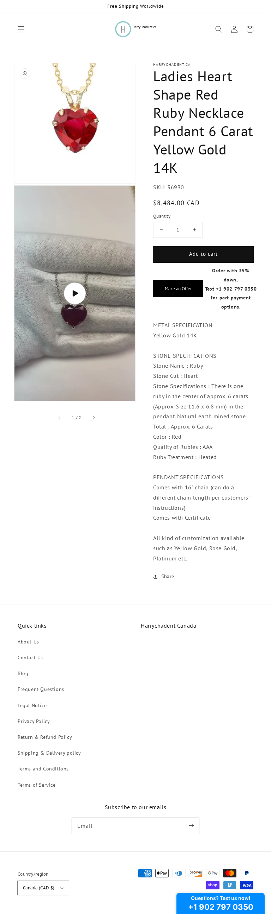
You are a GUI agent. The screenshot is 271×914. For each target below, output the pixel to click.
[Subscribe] (191, 825)
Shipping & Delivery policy (49, 753)
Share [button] (167, 576)
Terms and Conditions (43, 769)
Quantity (161, 216)
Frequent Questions (41, 689)
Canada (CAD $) (39, 888)
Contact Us (30, 657)
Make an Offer (178, 288)
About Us (28, 642)
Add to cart (203, 253)
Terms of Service (37, 785)
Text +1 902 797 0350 (231, 288)
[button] (21, 29)
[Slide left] (59, 417)
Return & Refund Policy (45, 737)
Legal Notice (32, 705)
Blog (23, 673)
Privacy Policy (34, 721)
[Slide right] (93, 417)
